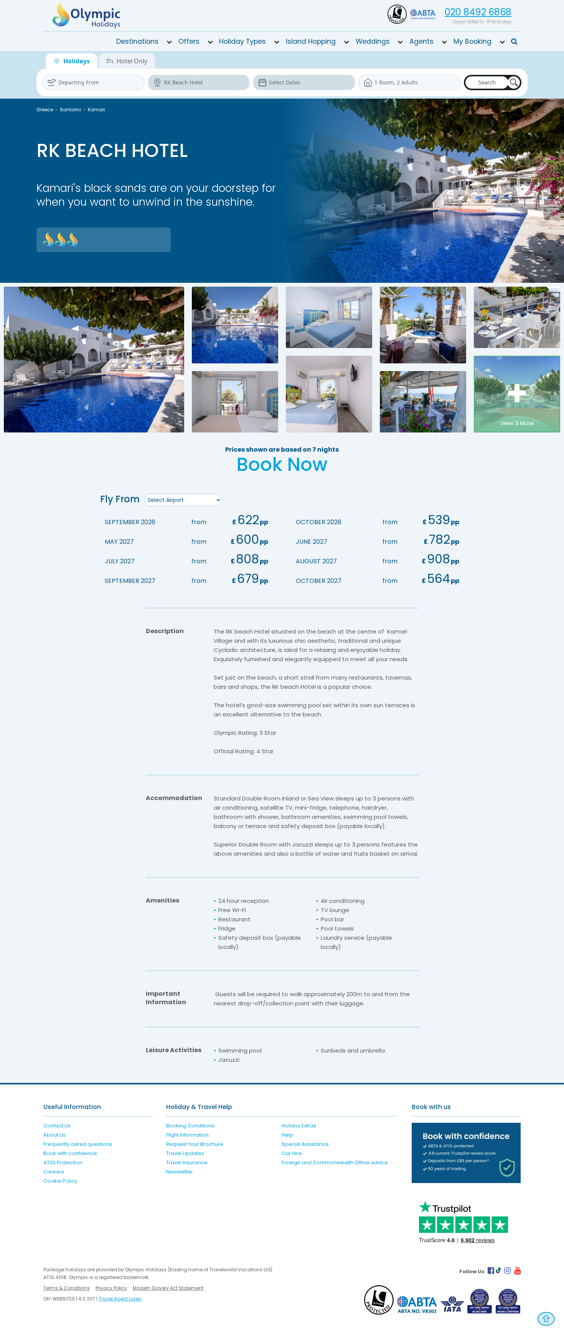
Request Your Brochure (194, 1144)
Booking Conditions (190, 1125)
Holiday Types (242, 41)
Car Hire (292, 1153)
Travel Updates (185, 1153)
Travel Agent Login (120, 1298)
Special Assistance (305, 1144)
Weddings (373, 41)
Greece (44, 109)
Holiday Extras (299, 1125)
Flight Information (187, 1135)
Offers (189, 41)
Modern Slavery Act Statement (168, 1288)
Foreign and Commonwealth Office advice (335, 1162)
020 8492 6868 (478, 12)
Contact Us (57, 1125)
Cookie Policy (60, 1181)
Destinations (137, 41)
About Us (54, 1135)
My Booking (472, 41)
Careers (53, 1171)
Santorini (70, 109)
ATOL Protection (62, 1162)
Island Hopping (311, 41)
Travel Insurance (187, 1162)
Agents (421, 41)
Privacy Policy (111, 1288)
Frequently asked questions (77, 1144)
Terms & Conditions (66, 1288)
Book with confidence (70, 1153)
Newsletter (179, 1171)
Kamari (96, 109)
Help (287, 1135)
